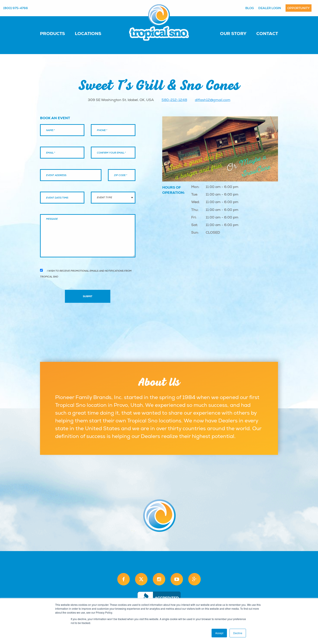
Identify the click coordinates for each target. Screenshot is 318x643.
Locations (88, 33)
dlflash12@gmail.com (212, 100)
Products (52, 33)
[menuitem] (57, 33)
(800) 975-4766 (15, 8)
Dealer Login (269, 8)
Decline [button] (237, 633)
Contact (267, 33)
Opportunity (298, 8)
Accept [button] (219, 633)
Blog (249, 8)
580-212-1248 (174, 100)
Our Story (233, 33)
